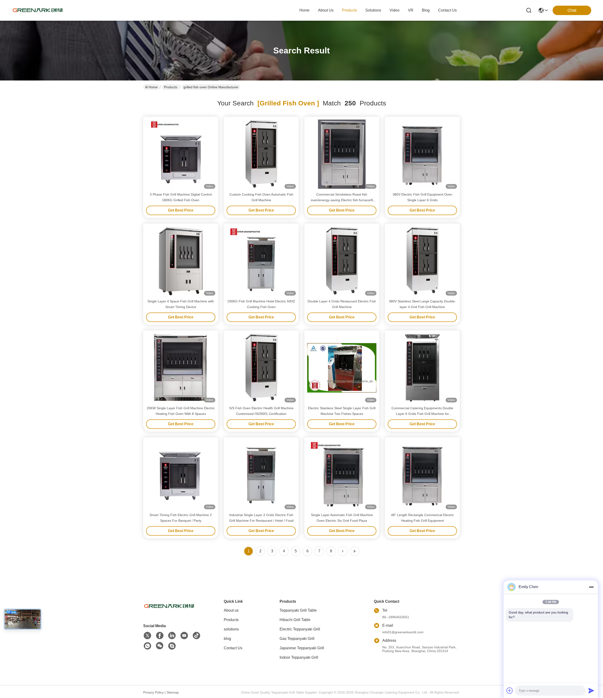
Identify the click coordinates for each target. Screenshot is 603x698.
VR (410, 10)
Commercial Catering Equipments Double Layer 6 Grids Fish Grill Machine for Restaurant (422, 413)
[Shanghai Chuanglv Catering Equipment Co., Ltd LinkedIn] (172, 635)
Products (170, 87)
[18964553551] (172, 646)
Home (304, 10)
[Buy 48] (422, 474)
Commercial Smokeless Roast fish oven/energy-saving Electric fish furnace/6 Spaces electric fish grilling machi (342, 200)
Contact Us (233, 648)
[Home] (169, 612)
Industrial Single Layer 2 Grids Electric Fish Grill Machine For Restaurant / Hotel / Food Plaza (261, 520)
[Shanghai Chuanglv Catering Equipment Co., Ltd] (38, 10)
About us (231, 610)
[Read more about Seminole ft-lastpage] (354, 551)
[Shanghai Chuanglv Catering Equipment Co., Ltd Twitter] (147, 635)
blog (426, 10)
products (349, 10)
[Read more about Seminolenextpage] (342, 551)
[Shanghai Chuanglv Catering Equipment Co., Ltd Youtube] (184, 635)
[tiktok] (196, 635)
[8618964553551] (147, 646)
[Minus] (591, 587)
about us (326, 10)
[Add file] (509, 690)
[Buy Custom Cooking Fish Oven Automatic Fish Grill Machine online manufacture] (261, 154)
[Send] (591, 690)
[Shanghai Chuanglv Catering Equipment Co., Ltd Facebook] (159, 635)
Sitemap (173, 692)
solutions (373, 10)
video (394, 10)
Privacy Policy (153, 692)
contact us (447, 10)
